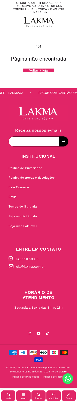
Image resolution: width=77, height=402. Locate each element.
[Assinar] (63, 141)
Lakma (20, 367)
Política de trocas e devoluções (32, 177)
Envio (13, 197)
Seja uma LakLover (23, 226)
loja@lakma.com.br (30, 266)
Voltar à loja (38, 70)
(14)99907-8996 (26, 259)
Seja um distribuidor (23, 216)
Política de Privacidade (25, 168)
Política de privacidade (25, 376)
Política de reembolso (56, 376)
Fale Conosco (19, 187)
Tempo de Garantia (23, 206)
